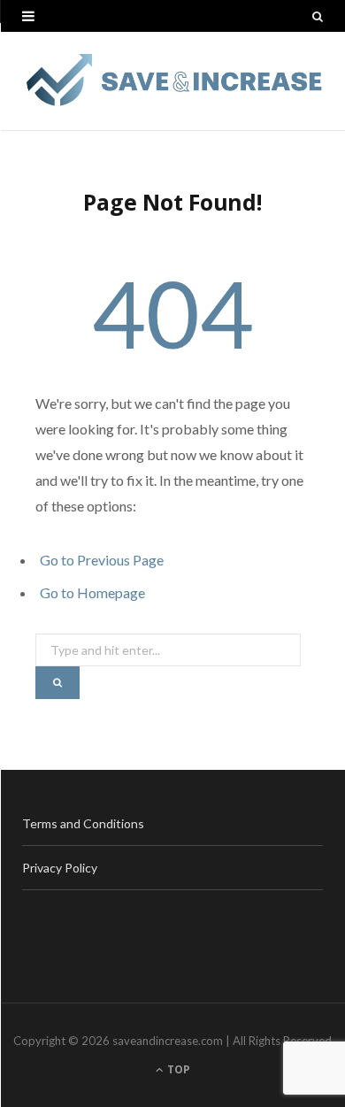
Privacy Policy (59, 867)
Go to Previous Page (102, 559)
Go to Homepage (92, 592)
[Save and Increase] (172, 81)
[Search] (317, 16)
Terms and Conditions (83, 823)
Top (177, 1069)
